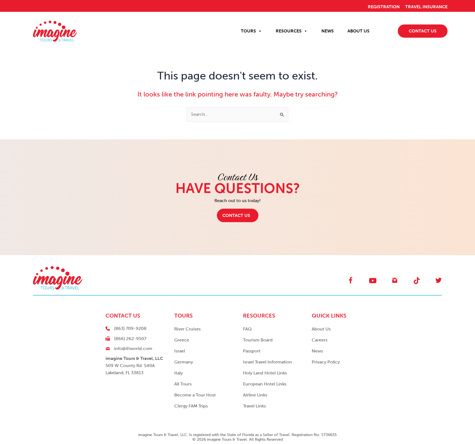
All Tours (183, 384)
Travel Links (254, 406)
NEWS (327, 31)
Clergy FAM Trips (191, 406)
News (317, 351)
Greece (181, 340)
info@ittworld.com (133, 348)
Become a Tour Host (195, 395)
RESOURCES (289, 31)
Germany (183, 362)
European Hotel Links (264, 384)
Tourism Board (258, 340)
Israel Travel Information (267, 362)
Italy (178, 373)
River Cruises (187, 329)
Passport (252, 351)
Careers (319, 340)
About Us (321, 329)
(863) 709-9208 (130, 328)
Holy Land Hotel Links (265, 373)
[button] (237, 215)
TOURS (248, 31)
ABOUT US (358, 31)
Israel (179, 351)
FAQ (247, 329)
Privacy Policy (326, 362)
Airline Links (255, 395)
